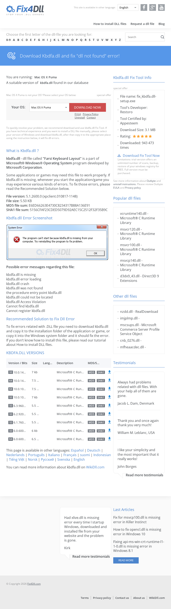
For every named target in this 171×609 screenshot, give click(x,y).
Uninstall (80, 117)
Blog (161, 24)
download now (87, 107)
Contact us (122, 598)
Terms (85, 598)
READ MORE (125, 560)
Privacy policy (133, 187)
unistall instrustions (124, 184)
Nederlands (15, 455)
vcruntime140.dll (133, 213)
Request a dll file (142, 24)
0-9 (8, 40)
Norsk (32, 459)
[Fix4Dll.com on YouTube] (161, 7)
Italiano (54, 455)
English (79, 459)
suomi (85, 455)
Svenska (63, 459)
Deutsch (93, 450)
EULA (78, 114)
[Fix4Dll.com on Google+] (153, 7)
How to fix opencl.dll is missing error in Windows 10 (137, 531)
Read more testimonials (144, 475)
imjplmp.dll (129, 318)
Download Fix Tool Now (141, 155)
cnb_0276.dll (130, 340)
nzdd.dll (126, 311)
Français (70, 455)
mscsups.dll (129, 325)
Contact (91, 117)
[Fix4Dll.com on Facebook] (144, 7)
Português (36, 455)
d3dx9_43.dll (130, 276)
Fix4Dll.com (34, 584)
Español (77, 450)
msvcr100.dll (130, 245)
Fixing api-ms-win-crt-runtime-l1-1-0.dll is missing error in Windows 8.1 (138, 546)
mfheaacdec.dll (132, 347)
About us (139, 598)
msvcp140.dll (130, 260)
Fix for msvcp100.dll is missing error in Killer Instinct (136, 519)
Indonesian (102, 455)
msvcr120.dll (130, 229)
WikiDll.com (95, 467)
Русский (47, 459)
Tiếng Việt (16, 459)
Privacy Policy (90, 114)
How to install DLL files (109, 24)
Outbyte (151, 181)
